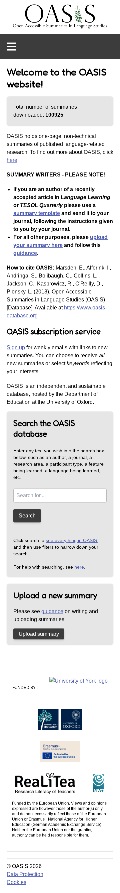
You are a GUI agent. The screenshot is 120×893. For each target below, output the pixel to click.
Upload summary (39, 634)
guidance (25, 253)
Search (27, 515)
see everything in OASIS (71, 540)
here (12, 160)
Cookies (16, 882)
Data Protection (25, 874)
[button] (11, 47)
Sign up (16, 347)
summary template (36, 213)
